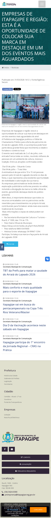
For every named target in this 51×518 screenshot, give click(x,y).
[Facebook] (2, 247)
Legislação (8, 381)
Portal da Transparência (13, 402)
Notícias (15, 67)
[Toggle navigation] (42, 4)
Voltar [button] (11, 244)
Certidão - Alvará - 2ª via (12, 396)
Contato (26, 457)
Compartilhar (7, 89)
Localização (26, 464)
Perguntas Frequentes (26, 471)
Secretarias (8, 384)
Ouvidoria (7, 399)
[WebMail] (12, 449)
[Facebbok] (5, 449)
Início (6, 67)
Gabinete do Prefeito (11, 378)
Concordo (38, 510)
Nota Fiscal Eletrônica (11, 417)
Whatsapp (29, 90)
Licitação (7, 415)
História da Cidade (10, 376)
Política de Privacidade (16, 509)
